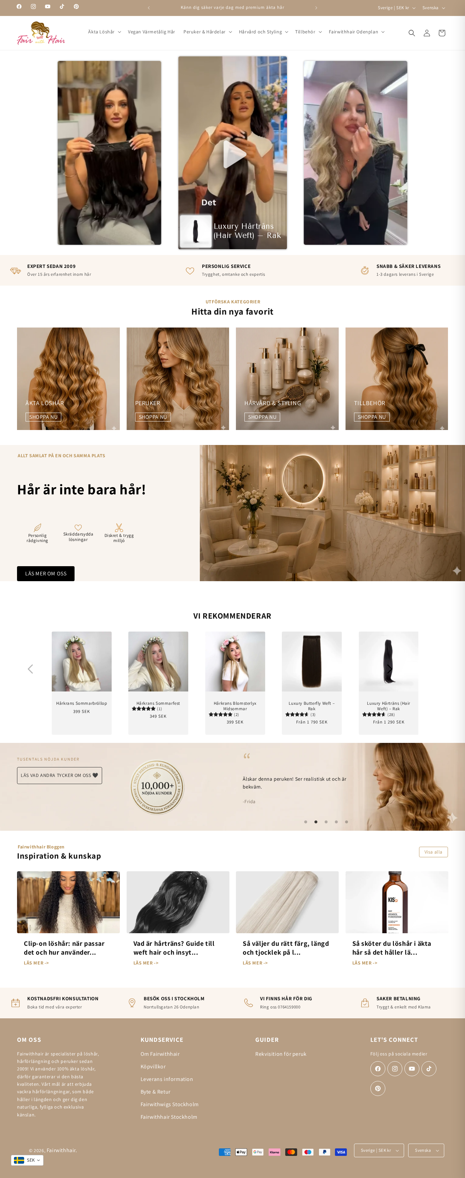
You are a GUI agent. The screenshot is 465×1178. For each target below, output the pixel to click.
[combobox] (27, 1160)
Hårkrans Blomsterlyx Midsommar (234, 706)
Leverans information (167, 1079)
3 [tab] (326, 822)
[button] (104, 32)
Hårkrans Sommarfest (158, 703)
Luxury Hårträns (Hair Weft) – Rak (388, 706)
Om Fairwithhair (160, 1053)
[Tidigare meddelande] (148, 7)
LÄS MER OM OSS (45, 573)
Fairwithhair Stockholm (169, 1116)
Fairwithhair (61, 1150)
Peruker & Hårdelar (204, 32)
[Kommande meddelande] (316, 7)
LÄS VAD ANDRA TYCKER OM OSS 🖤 (59, 775)
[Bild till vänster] (30, 669)
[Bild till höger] (389, 669)
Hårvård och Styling (260, 32)
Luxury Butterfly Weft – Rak (312, 706)
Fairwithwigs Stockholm (170, 1104)
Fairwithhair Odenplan (354, 32)
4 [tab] (336, 822)
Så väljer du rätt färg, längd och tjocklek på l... (286, 948)
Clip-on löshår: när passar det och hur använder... (64, 948)
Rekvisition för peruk (281, 1053)
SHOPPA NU (43, 416)
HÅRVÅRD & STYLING (272, 403)
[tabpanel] (326, 778)
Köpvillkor (153, 1066)
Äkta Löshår (101, 32)
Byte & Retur (156, 1091)
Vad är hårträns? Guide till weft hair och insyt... (174, 948)
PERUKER (147, 403)
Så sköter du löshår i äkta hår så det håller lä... (392, 948)
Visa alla (433, 852)
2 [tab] (315, 822)
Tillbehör (305, 32)
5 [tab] (346, 822)
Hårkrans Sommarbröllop (81, 703)
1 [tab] (305, 822)
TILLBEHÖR (369, 403)
